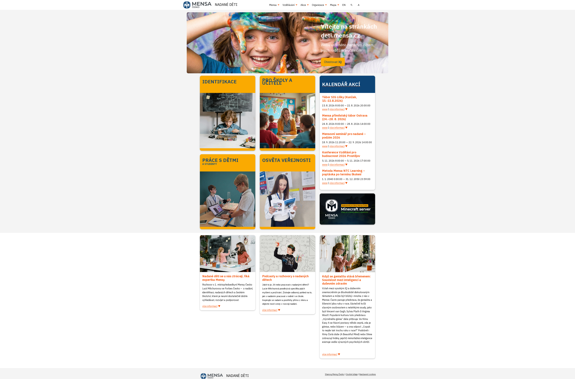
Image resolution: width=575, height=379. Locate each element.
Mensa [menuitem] (273, 4)
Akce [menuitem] (303, 4)
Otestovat (333, 62)
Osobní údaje (352, 374)
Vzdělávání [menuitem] (289, 4)
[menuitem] (351, 5)
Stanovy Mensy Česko (334, 374)
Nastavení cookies (367, 374)
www (324, 109)
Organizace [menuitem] (318, 4)
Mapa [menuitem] (333, 4)
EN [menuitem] (344, 4)
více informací (337, 109)
